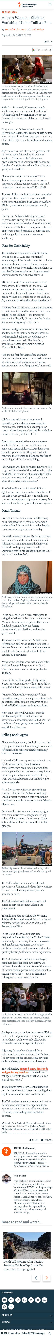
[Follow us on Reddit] (11, 1300)
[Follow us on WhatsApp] (4, 1306)
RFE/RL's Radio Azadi (15, 29)
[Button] (48, 42)
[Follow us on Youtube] (4, 1300)
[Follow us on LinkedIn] (44, 1300)
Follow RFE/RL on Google (33, 1333)
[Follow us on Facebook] (37, 1300)
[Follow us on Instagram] (18, 1300)
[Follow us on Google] (24, 1300)
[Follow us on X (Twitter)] (31, 1300)
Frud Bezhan (37, 29)
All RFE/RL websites (10, 1333)
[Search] (49, 1333)
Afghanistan (9, 12)
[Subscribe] (11, 1306)
